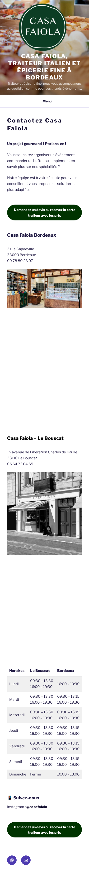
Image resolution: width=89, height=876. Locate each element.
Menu (47, 101)
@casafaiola (36, 807)
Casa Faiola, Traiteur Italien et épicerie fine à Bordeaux (44, 67)
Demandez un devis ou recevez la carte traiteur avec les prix (44, 212)
